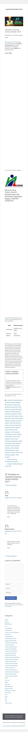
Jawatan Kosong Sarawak (14, 400)
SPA (6, 699)
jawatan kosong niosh (13, 405)
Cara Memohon (8, 628)
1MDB (6, 619)
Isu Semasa (7, 634)
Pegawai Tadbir (8, 688)
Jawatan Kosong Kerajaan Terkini (14, 9)
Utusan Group (8, 703)
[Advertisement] (14, 63)
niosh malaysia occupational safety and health (13, 441)
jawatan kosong (9, 319)
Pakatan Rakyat (9, 686)
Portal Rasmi (8, 692)
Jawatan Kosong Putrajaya (11, 659)
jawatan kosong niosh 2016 (13, 407)
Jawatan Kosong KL (9, 644)
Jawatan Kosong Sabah (10, 661)
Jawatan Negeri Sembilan (11, 676)
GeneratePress (19, 717)
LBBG (6, 682)
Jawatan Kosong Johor (10, 638)
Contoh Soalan (8, 630)
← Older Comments (11, 485)
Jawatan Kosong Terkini (10, 674)
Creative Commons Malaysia (12, 632)
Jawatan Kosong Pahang (11, 651)
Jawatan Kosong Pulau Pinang (12, 657)
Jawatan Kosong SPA (10, 667)
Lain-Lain (7, 680)
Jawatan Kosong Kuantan (11, 647)
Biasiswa (7, 622)
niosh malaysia (15, 427)
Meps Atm (7, 684)
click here (13, 395)
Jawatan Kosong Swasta (11, 669)
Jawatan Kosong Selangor (12, 402)
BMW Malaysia (8, 624)
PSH (6, 694)
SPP (6, 701)
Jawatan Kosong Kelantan (11, 642)
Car (6, 626)
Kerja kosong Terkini (10, 42)
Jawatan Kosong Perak (10, 653)
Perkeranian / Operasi (10, 690)
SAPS (6, 696)
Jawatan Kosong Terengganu (12, 671)
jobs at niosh (19, 416)
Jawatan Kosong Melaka (11, 649)
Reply (8, 516)
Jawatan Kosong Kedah (10, 640)
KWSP (6, 678)
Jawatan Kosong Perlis (10, 655)
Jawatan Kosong (9, 636)
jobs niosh (8, 418)
